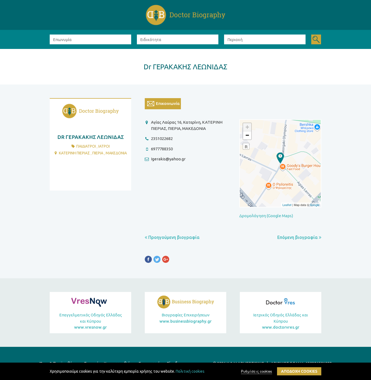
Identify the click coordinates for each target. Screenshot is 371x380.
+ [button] (247, 127)
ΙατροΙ (104, 146)
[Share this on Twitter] (157, 260)
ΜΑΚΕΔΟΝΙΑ (116, 153)
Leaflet (286, 205)
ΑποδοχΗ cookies (299, 371)
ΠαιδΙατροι (86, 146)
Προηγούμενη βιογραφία (173, 237)
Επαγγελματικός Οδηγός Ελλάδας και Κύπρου (90, 321)
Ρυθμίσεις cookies (256, 371)
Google (314, 205)
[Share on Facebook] (148, 260)
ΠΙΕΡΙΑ (97, 153)
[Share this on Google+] (165, 260)
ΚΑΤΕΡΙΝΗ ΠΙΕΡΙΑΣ (74, 153)
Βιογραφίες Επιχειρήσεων (185, 318)
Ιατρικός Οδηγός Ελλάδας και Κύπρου (280, 321)
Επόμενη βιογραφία (298, 237)
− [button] (247, 135)
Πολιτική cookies (190, 371)
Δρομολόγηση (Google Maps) (266, 215)
